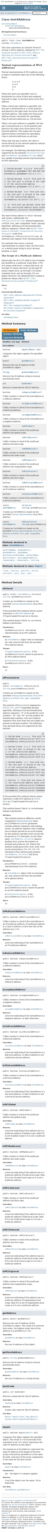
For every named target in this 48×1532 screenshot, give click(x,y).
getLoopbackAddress (27, 558)
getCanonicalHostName (13, 555)
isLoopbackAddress (31, 415)
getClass (25, 571)
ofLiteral (26, 505)
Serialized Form (11, 317)
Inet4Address (24, 13)
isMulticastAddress (31, 483)
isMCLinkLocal (29, 437)
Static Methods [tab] (28, 330)
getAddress (27, 361)
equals (25, 349)
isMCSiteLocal (29, 471)
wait (17, 573)
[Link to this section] (17, 67)
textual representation (22, 514)
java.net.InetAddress (15, 26)
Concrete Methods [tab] (13, 338)
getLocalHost (9, 558)
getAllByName (9, 550)
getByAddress (24, 550)
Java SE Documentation (17, 1505)
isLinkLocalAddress (31, 404)
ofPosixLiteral (29, 522)
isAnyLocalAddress (31, 392)
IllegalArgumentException (17, 652)
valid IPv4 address (22, 613)
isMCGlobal (27, 426)
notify (35, 571)
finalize (14, 571)
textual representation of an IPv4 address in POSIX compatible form (22, 533)
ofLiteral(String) (24, 821)
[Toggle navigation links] (3, 8)
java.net (10, 13)
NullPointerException (15, 661)
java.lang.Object (9, 24)
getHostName (32, 555)
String (6, 372)
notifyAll (7, 573)
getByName (22, 552)
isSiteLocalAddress (31, 494)
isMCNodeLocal (29, 449)
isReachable (9, 560)
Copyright (5, 1519)
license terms (28, 3)
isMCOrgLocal (28, 460)
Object (32, 349)
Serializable (10, 35)
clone (5, 571)
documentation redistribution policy (19, 1526)
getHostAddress (29, 372)
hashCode (26, 383)
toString (35, 560)
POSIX (11, 708)
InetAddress (16, 43)
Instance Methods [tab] (12, 334)
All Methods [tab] (9, 330)
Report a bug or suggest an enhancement (18, 1500)
